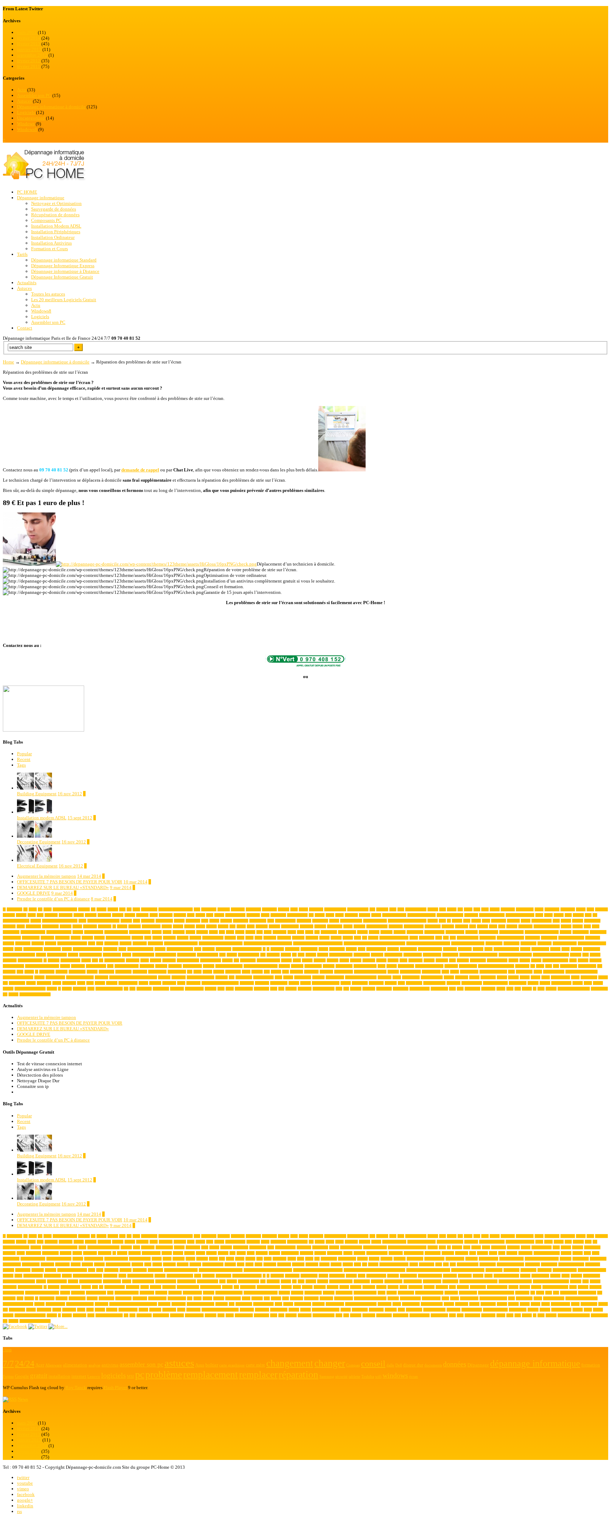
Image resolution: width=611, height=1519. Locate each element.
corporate (312, 938)
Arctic (330, 915)
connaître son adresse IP (542, 932)
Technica (391, 983)
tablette (346, 983)
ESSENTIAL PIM (140, 949)
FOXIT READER (506, 949)
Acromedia (253, 909)
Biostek (577, 921)
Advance (382, 909)
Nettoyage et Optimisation (56, 203)
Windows (26, 123)
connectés (47, 938)
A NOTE (142, 915)
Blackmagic (50, 926)
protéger (393, 972)
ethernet (160, 949)
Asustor (578, 915)
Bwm (251, 926)
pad (599, 966)
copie (240, 938)
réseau (396, 977)
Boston (178, 926)
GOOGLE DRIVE (33, 893)
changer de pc (93, 932)
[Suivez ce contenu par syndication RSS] (10, 1399)
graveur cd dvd (165, 955)
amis (40, 915)
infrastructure (412, 955)
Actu (21, 89)
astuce (548, 915)
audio (82, 921)
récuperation (302, 977)
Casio (493, 926)
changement (11, 932)
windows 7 (384, 989)
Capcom (359, 926)
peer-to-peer (123, 972)
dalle (438, 938)
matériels (368, 960)
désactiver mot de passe (467, 943)
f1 (264, 949)
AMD (32, 915)
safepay (449, 977)
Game (565, 949)
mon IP (583, 960)
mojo (573, 960)
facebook (26, 1494)
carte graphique (377, 926)
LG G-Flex (248, 960)
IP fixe (86, 960)
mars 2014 (27, 32)
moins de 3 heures (555, 960)
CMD (309, 932)
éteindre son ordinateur (574, 989)
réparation (384, 977)
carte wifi (461, 926)
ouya (548, 966)
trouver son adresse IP (30, 989)
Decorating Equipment (38, 841)
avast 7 (214, 921)
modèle (536, 960)
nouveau (328, 966)
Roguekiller (243, 977)
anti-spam (166, 915)
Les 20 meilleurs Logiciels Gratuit (63, 299)
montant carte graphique (42, 966)
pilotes (207, 972)
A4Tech (112, 909)
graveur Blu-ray (143, 955)
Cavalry (511, 926)
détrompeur (528, 943)
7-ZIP (33, 909)
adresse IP (316, 909)
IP (45, 960)
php (189, 972)
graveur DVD (186, 955)
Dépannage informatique (40, 197)
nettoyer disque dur (229, 966)
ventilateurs (161, 989)
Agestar (432, 909)
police (246, 972)
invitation (10, 960)
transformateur (561, 983)
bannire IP (304, 921)
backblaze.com (285, 921)
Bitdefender (592, 921)
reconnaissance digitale (581, 972)
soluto (56, 983)
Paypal (29, 972)
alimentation (525, 909)
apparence (253, 915)
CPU (357, 938)
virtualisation (194, 989)
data (446, 938)
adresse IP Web (357, 909)
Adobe (303, 909)
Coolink (195, 938)
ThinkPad (453, 983)
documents (22, 943)
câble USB (426, 938)
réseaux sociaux (432, 977)
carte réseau (433, 926)
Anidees (117, 915)
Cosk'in (336, 938)
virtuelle (210, 989)
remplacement (55, 977)
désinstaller (511, 943)
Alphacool (567, 909)
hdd (263, 955)
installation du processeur (551, 955)
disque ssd (592, 938)
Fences (323, 949)
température (414, 983)
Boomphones (151, 926)
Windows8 (27, 129)
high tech (273, 955)
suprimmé (247, 983)
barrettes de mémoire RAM (407, 921)
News (23, 1399)
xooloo (527, 989)
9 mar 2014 (121, 887)
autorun (179, 921)
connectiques (12, 938)
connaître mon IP (511, 932)
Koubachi (132, 960)
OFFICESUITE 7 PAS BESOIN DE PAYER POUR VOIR (69, 881)
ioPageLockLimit (30, 960)
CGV (595, 926)
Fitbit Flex (337, 949)
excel (197, 949)
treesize (577, 983)
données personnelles (72, 943)
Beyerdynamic (541, 921)
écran (541, 989)
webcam (291, 989)
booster (167, 926)
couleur (348, 938)
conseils (87, 938)
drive (99, 943)
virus (221, 989)
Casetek (482, 926)
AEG (392, 909)
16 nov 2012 (70, 793)
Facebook (277, 949)
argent (339, 915)
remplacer (101, 977)
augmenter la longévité (103, 921)
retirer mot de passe (200, 977)
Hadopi (232, 955)
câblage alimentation (393, 938)
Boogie (122, 926)
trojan (588, 983)
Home (8, 362)
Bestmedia (498, 921)
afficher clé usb (415, 909)
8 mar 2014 (101, 898)
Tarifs (22, 254)
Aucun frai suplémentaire (59, 921)
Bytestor (262, 926)
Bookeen (134, 926)
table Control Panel (325, 983)
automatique (164, 921)
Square (143, 983)
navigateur (147, 966)
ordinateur (522, 966)
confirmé (471, 932)
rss (19, 1511)
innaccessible (432, 955)
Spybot (100, 983)
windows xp (439, 989)
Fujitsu (555, 949)
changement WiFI (58, 932)
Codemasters (347, 932)
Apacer (200, 915)
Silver (575, 977)
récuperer (318, 977)
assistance (471, 915)
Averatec (226, 921)
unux (90, 989)
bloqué (77, 926)
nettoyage (175, 966)
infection (377, 955)
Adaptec (283, 909)
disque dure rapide (571, 938)
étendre (13, 994)
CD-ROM (525, 926)
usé (126, 989)
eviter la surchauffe (180, 949)
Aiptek (451, 909)
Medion (429, 960)
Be (449, 921)
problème (296, 972)
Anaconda (65, 915)
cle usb (250, 932)
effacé (18, 949)
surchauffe (262, 983)
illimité (311, 955)
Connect (565, 932)
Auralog (126, 921)
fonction (393, 949)
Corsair (324, 938)
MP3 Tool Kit (96, 966)
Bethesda (513, 921)
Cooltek (230, 938)
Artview (364, 915)
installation (450, 955)
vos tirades (261, 989)
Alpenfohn (552, 909)
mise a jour (478, 960)
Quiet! (454, 972)
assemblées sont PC (421, 915)
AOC (190, 915)
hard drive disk (248, 955)
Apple (265, 915)
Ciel (222, 932)
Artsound (351, 915)
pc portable (106, 972)
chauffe (157, 932)
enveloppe (110, 949)
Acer (197, 909)
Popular (24, 753)
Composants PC (46, 220)
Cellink (566, 926)
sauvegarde (488, 977)
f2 (268, 949)
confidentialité (434, 932)
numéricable (344, 966)
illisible (322, 955)
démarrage (140, 943)
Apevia (219, 915)
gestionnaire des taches (19, 955)
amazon (21, 915)
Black (21, 926)
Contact (24, 328)
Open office (406, 966)
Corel (258, 938)
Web (281, 989)
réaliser (288, 977)
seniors (525, 977)
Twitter (67, 989)
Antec (154, 915)
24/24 (47, 909)
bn (114, 926)
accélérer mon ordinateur (175, 909)
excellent (208, 949)
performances (157, 972)
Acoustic (223, 909)
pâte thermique (410, 972)
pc (36, 972)
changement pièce (33, 932)
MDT (403, 960)
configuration (455, 932)
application (278, 915)
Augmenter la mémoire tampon (46, 876)
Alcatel (495, 909)
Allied (539, 909)
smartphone (17, 983)
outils (540, 966)
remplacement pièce (80, 977)
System (294, 983)
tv (59, 989)
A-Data (101, 909)
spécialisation (128, 983)
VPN (273, 989)
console (99, 938)
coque (249, 938)
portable (257, 972)
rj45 (231, 977)
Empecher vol (33, 949)
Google (73, 955)
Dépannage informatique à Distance (65, 271)
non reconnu (313, 966)
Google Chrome (90, 955)
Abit (122, 909)
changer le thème (116, 932)
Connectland (31, 938)
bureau (241, 926)
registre (39, 977)
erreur (122, 949)
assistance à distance (520, 915)
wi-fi (339, 989)
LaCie (144, 960)
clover (291, 932)
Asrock (376, 915)
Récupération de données (55, 214)
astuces (559, 915)
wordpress (488, 989)
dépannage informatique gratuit (221, 943)
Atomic (35, 921)
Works (500, 989)
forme (488, 949)
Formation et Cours (49, 248)
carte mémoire (414, 926)
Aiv (460, 909)
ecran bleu (544, 943)
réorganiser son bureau (361, 977)
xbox (509, 989)
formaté (478, 949)
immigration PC (341, 955)
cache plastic (290, 926)
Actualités (26, 282)
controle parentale (118, 938)
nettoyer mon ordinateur (261, 966)
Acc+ (136, 909)
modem (524, 960)
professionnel (343, 972)
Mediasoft (415, 960)
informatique (393, 955)
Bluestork (90, 926)
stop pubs (169, 983)
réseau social (411, 977)
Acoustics (238, 909)
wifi (346, 989)
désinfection (493, 943)
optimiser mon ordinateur (496, 966)
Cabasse (274, 926)
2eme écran (14, 909)
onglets (391, 966)
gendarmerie (591, 949)
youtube (25, 1483)
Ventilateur (144, 989)
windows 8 (400, 989)
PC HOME (27, 192)
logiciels (320, 960)
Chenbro (179, 932)
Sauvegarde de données (53, 209)
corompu (298, 938)
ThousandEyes (471, 983)
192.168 (84, 909)
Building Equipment (37, 793)
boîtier (200, 926)
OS (532, 966)
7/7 (40, 909)
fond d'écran (408, 949)
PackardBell (568, 966)
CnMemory (329, 932)
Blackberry (33, 926)
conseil (76, 938)
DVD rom (111, 943)
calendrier (306, 926)
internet (595, 955)
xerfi (517, 989)
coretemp (269, 938)
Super (181, 983)
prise (285, 972)
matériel (355, 960)
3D (25, 909)
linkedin (25, 1505)
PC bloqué (46, 972)
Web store (305, 989)
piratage (218, 972)
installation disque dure (515, 955)
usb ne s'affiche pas (109, 989)
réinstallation (335, 977)
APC (209, 915)
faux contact (309, 949)
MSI (110, 966)
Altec (590, 909)
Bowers (189, 926)
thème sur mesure (495, 983)
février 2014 (28, 38)
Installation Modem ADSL (56, 226)
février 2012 (28, 60)
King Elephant (114, 960)
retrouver (221, 977)
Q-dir (445, 972)
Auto (136, 921)
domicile (37, 943)
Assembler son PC (34, 95)
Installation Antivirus (51, 243)
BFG (556, 921)
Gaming (576, 949)
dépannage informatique (181, 943)
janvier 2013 (29, 49)
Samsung (461, 977)
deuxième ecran (467, 938)
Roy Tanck (75, 1387)
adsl (372, 909)
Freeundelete (540, 949)
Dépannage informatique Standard (64, 260)
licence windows (268, 960)
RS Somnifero (263, 977)
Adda (294, 909)
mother (65, 966)
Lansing (155, 960)
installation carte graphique (478, 955)
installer (575, 955)
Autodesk (148, 921)
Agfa (442, 909)
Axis (270, 921)
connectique (598, 932)
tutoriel (52, 989)
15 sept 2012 (80, 817)
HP (294, 955)
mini (452, 960)
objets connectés (365, 966)
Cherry (190, 932)
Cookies (137, 938)
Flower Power (376, 949)
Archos (320, 915)
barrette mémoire (375, 921)
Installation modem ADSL (41, 817)
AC (129, 909)
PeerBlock (140, 972)
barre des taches (351, 921)
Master (344, 960)
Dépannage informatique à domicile (51, 106)
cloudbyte (279, 932)
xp (534, 989)
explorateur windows (247, 949)
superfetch (193, 983)
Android (91, 915)
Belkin (476, 921)
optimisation (468, 966)
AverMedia (240, 921)
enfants (67, 949)
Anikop (129, 915)
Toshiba (533, 983)
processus (326, 972)
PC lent (92, 972)
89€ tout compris (65, 909)
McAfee (393, 960)
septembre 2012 (32, 55)
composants (415, 932)
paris (20, 972)
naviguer (161, 966)
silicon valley (560, 977)
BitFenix (9, 926)
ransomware (524, 972)
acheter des (208, 909)
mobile (513, 960)
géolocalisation (207, 955)
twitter (23, 1477)
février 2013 (28, 43)
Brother (211, 926)
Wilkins (355, 989)
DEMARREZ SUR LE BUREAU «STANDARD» (63, 887)
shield (545, 977)
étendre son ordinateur (35, 994)
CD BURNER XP (547, 926)
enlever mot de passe (87, 949)
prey (267, 972)
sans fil (474, 977)
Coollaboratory (212, 938)
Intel (585, 955)
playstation (233, 972)
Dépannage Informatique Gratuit (62, 277)
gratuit (126, 955)
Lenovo (227, 960)
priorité (276, 972)
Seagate (513, 977)
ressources (178, 977)
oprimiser (451, 966)
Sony (90, 983)
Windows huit (419, 989)
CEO (587, 926)
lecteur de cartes (188, 960)
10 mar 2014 (135, 881)
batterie (432, 921)
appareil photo (235, 915)
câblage (373, 938)
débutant (126, 943)
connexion (62, 938)
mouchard (78, 966)
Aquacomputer (297, 915)
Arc (311, 915)
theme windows (434, 983)
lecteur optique (210, 960)
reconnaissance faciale (18, 977)
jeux (95, 960)
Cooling (182, 938)
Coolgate (169, 938)
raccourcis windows (493, 972)
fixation (351, 949)
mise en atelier (497, 960)
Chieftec (202, 932)
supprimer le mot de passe (220, 983)
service (535, 977)
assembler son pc (394, 915)
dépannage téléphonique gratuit (428, 943)
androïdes (104, 915)
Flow (361, 949)
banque (334, 921)
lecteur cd (169, 960)
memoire (442, 960)
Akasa (468, 909)
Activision (269, 909)
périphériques (431, 972)
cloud (268, 932)
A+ (93, 909)
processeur (311, 972)
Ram (511, 972)
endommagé (52, 949)
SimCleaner (589, 977)
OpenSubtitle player (429, 966)
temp (401, 983)
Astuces (24, 101)
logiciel (307, 960)
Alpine (581, 909)
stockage (155, 983)
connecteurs (580, 932)
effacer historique (565, 943)
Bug (232, 926)
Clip (259, 932)
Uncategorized (31, 118)
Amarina (9, 915)
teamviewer (360, 983)
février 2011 (28, 66)
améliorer (51, 915)
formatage (450, 949)
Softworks (44, 983)
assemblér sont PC (450, 915)
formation (465, 949)
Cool (147, 938)
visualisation (244, 989)
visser (230, 989)
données (50, 943)
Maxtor (381, 960)
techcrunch (376, 983)
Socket (31, 983)
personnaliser (177, 972)
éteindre (551, 989)
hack (222, 955)
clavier (239, 932)
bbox (442, 921)
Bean (466, 921)
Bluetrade (104, 926)
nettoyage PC (192, 966)
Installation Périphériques (55, 231)
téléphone (79, 989)
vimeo (23, 1488)
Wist (460, 989)
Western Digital (323, 989)
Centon (577, 926)
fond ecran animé (430, 949)
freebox (525, 949)
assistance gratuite (492, 915)
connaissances (488, 932)
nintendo (297, 966)
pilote (197, 972)
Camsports (334, 926)
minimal (463, 960)
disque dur (532, 938)
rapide (538, 972)
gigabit (41, 955)
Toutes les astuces (48, 294)
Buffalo (223, 926)
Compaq (400, 932)
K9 (101, 960)
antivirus (180, 915)
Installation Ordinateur (53, 237)
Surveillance (278, 983)
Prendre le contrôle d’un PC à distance (53, 898)
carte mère (396, 926)
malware (332, 960)
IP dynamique (70, 960)
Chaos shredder (140, 932)
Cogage (362, 932)
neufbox (284, 966)
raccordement (469, 972)
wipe (452, 989)
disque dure (549, 938)
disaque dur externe (510, 938)
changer (77, 932)
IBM (301, 955)
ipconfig (53, 960)
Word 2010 (472, 989)
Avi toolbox (257, 921)
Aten (588, 915)
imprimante (362, 955)
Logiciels (26, 112)
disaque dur (487, 938)
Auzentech (193, 921)
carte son (448, 926)
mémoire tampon (127, 966)
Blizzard (65, 926)
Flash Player (115, 1387)
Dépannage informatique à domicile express (374, 943)
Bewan (525, 921)
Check (167, 932)
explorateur (223, 949)
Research (164, 977)
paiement (9, 972)
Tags (21, 765)
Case (472, 926)
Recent (23, 759)
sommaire (69, 983)
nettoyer (208, 966)
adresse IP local (335, 909)
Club (300, 932)
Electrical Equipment (37, 866)
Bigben (566, 921)
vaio (132, 989)
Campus (320, 926)
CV (364, 938)
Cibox (213, 932)
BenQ (486, 921)
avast (204, 921)
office (381, 966)
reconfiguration (553, 972)
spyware (111, 983)
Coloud (374, 932)
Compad (386, 932)
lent (236, 960)
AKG (485, 909)
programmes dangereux (370, 972)
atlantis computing (16, 921)
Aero (400, 909)
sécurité (305, 983)
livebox (286, 960)
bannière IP (320, 921)
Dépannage (155, 943)
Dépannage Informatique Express (62, 265)
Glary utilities (57, 955)
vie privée (177, 989)
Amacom (601, 909)
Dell (453, 938)
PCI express (77, 972)
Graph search (112, 955)
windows (368, 989)
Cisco (230, 932)
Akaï (476, 909)
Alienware (508, 909)
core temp (284, 938)
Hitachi (286, 955)
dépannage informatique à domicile (318, 943)
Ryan (278, 977)
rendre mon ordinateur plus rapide (133, 977)
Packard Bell (587, 966)
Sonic (81, 983)
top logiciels (517, 983)
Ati (595, 915)
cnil (317, 932)
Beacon (457, 921)
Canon (348, 926)
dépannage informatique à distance (268, 943)
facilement (292, 949)
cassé (501, 926)
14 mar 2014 (89, 876)
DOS (91, 943)
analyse (79, 915)
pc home (62, 972)
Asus (568, 915)
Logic (297, 960)
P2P (556, 966)
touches (545, 983)
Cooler (157, 938)
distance (8, 943)
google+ (25, 1500)
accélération (149, 909)
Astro (539, 915)
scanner (502, 977)
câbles (413, 938)
